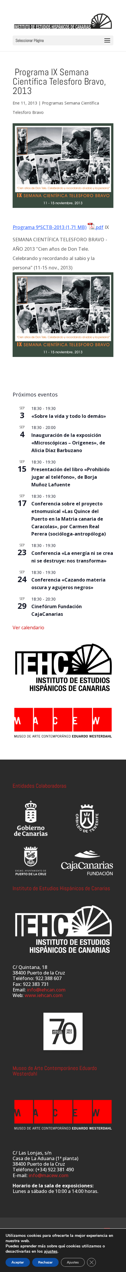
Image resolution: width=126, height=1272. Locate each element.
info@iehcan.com (46, 990)
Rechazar (45, 1262)
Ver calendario (28, 627)
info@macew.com (49, 1175)
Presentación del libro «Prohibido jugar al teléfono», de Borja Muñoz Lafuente (70, 477)
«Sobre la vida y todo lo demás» (68, 416)
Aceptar (17, 1262)
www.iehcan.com (44, 995)
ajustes (50, 1251)
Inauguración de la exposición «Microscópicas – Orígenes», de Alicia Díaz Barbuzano (68, 443)
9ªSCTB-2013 (50, 227)
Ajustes (73, 1262)
